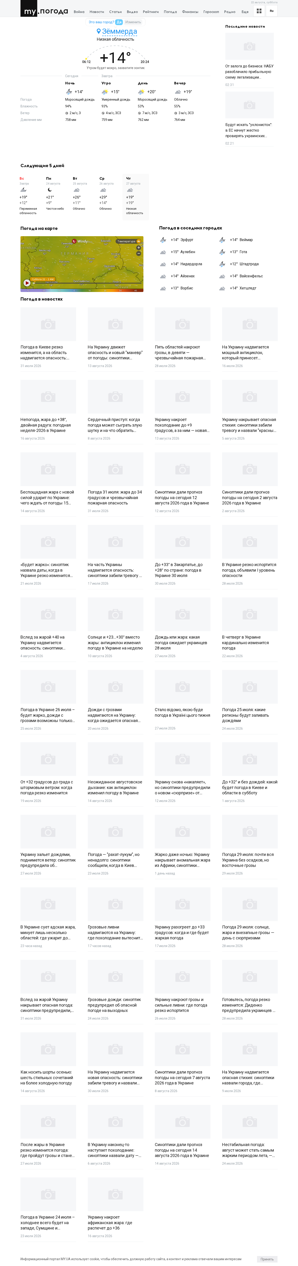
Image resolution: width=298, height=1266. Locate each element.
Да (119, 22)
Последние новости (245, 26)
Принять (267, 1259)
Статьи (115, 12)
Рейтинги (151, 12)
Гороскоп (211, 12)
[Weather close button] (81, 264)
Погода (54, 11)
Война (79, 12)
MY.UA (29, 8)
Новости (97, 12)
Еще (245, 12)
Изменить (133, 22)
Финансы (190, 12)
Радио (229, 12)
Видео (132, 12)
